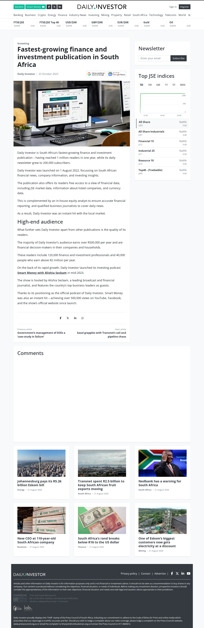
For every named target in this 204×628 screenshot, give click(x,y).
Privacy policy (129, 573)
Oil (171, 22)
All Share (144, 122)
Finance (62, 15)
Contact (145, 573)
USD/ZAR (71, 22)
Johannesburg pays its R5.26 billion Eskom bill (39, 483)
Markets (19, 6)
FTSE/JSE (19, 22)
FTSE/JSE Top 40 (49, 22)
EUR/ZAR (123, 22)
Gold (146, 22)
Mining (105, 15)
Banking (18, 15)
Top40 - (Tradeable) (150, 170)
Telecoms (170, 15)
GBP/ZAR (97, 22)
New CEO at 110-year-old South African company (36, 540)
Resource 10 (146, 160)
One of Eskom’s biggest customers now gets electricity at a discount (157, 542)
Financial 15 (146, 141)
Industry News (77, 15)
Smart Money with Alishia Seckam (42, 273)
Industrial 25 (146, 151)
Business (30, 15)
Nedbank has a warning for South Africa (159, 483)
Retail (127, 15)
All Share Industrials (151, 131)
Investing (93, 15)
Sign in (173, 6)
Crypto (42, 15)
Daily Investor (26, 74)
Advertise (160, 573)
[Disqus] (102, 397)
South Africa (140, 15)
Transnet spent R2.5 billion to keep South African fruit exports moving (101, 485)
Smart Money (34, 6)
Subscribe (179, 58)
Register (184, 6)
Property (116, 15)
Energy (52, 15)
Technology (156, 15)
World (182, 15)
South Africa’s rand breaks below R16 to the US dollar (99, 540)
